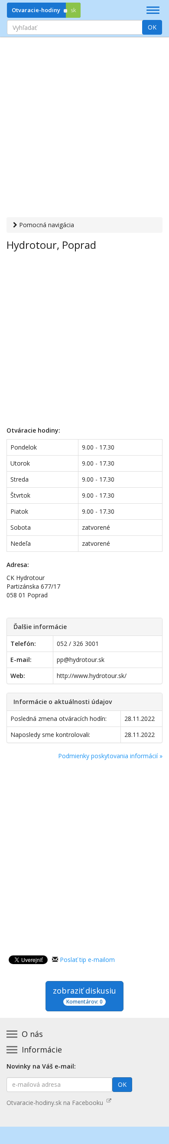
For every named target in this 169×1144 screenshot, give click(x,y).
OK (152, 27)
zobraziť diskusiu (84, 995)
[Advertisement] (84, 128)
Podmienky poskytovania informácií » (110, 756)
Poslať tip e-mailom (87, 959)
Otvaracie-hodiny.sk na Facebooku (56, 1102)
